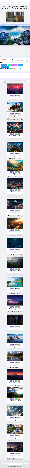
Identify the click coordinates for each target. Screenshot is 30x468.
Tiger (19, 119)
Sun (18, 440)
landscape (4, 74)
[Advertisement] (15, 50)
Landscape (17, 158)
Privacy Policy (8, 463)
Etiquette (22, 463)
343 (16, 210)
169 (16, 306)
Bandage (8, 119)
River (20, 176)
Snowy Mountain (13, 197)
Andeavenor (17, 116)
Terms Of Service (13, 463)
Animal (14, 74)
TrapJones (17, 383)
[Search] (13, 1)
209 (16, 362)
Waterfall (20, 440)
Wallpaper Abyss (5, 3)
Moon (12, 158)
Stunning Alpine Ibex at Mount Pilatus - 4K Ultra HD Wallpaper (21, 3)
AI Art (10, 215)
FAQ (5, 463)
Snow (19, 254)
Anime (22, 119)
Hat (15, 119)
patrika (17, 420)
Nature (13, 254)
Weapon (18, 119)
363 (16, 344)
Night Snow (17, 197)
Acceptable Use (18, 463)
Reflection (12, 293)
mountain (7, 74)
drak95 (17, 309)
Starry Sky (13, 458)
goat (12, 74)
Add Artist (4, 59)
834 (16, 113)
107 (16, 417)
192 (16, 435)
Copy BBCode (18, 68)
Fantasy (13, 215)
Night (19, 158)
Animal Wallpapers (10, 3)
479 (16, 153)
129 (16, 453)
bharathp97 (17, 456)
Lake (19, 293)
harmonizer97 (17, 156)
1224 (16, 95)
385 (16, 249)
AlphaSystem (17, 252)
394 (16, 288)
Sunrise (13, 440)
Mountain (11, 119)
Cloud (14, 311)
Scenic (10, 349)
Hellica (17, 438)
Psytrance (17, 291)
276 (16, 230)
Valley (10, 176)
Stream (11, 440)
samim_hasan (17, 347)
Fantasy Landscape (15, 236)
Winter (21, 349)
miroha (14, 59)
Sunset (16, 176)
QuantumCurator (17, 174)
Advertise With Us (26, 463)
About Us (3, 463)
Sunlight (14, 119)
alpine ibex (17, 74)
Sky (15, 254)
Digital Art (18, 385)
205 (16, 326)
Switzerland (10, 74)
